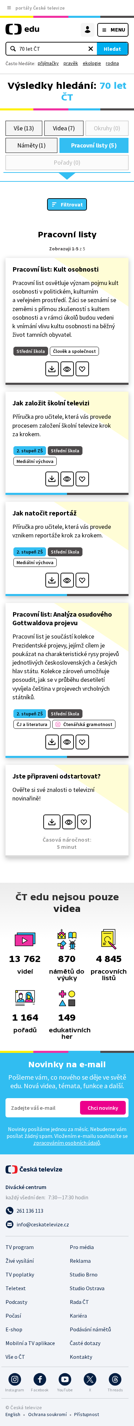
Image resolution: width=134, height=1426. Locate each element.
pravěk (71, 63)
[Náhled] (67, 368)
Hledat (112, 48)
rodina (112, 63)
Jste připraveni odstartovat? (56, 776)
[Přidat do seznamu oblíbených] (82, 368)
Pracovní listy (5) (94, 145)
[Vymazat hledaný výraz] (91, 49)
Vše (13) (24, 128)
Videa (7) (64, 128)
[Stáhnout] (52, 368)
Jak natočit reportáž (44, 513)
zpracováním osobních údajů (66, 1142)
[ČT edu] (22, 32)
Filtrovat (72, 204)
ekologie (92, 63)
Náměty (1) (31, 145)
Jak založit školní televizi (50, 403)
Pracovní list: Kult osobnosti (55, 269)
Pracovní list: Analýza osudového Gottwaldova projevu (62, 618)
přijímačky (48, 63)
